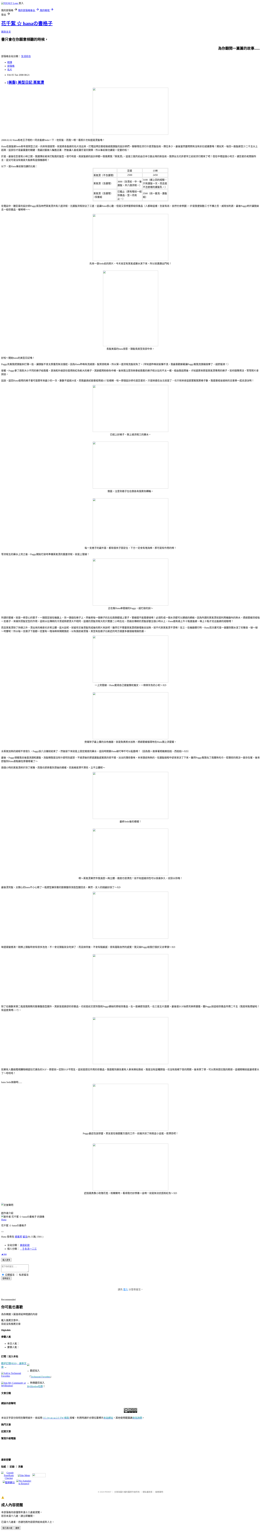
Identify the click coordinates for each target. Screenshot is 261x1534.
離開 (17, 1528)
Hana (3, 1219)
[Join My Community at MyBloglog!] (14, 1385)
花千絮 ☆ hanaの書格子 (27, 23)
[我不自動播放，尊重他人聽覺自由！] (23, 1483)
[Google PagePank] (8, 1478)
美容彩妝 (25, 1245)
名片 (9, 69)
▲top (4, 1254)
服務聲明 (159, 1492)
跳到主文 (6, 32)
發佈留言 (6, 1278)
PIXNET (108, 1492)
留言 (25, 1236)
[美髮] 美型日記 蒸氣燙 (25, 82)
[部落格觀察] (9, 1482)
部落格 (10, 66)
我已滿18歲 (7, 1528)
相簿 (9, 62)
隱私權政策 (147, 1492)
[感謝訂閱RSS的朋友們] (39, 1476)
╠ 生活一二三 (28, 1249)
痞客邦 (18, 1236)
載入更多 (6, 1260)
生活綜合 (26, 56)
